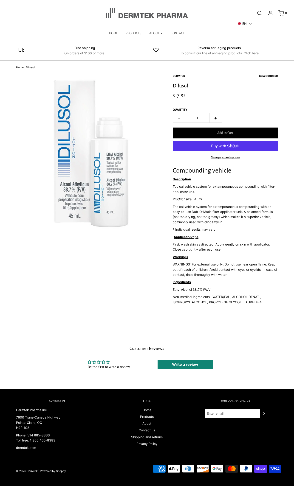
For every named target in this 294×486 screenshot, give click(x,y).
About (146, 423)
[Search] (257, 13)
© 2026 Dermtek (27, 471)
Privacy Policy (147, 444)
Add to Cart (225, 133)
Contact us (147, 430)
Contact (178, 33)
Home (113, 33)
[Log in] (268, 13)
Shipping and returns (147, 437)
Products (133, 33)
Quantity (180, 109)
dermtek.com (26, 448)
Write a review (185, 364)
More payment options (225, 157)
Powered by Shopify (53, 471)
